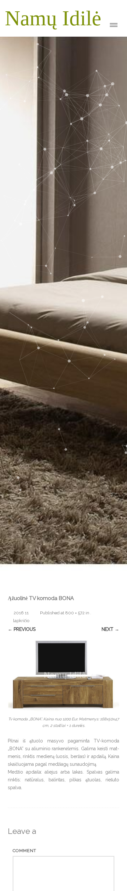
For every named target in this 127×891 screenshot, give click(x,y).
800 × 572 (75, 612)
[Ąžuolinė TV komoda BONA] (63, 673)
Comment (24, 851)
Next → (110, 629)
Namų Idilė (53, 18)
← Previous (21, 629)
